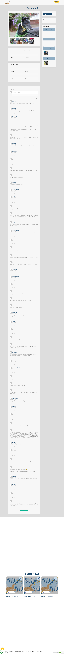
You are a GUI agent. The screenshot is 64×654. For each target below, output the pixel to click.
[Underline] (15, 95)
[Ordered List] (18, 95)
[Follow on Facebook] (57, 3)
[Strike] (17, 95)
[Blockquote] (20, 95)
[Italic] (14, 95)
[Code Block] (21, 95)
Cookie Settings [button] (55, 652)
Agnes (50, 42)
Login (37, 89)
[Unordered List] (19, 95)
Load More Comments (24, 510)
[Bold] (13, 95)
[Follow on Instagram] (58, 3)
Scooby (50, 62)
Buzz (50, 33)
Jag (49, 52)
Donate (57, 1)
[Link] (23, 95)
